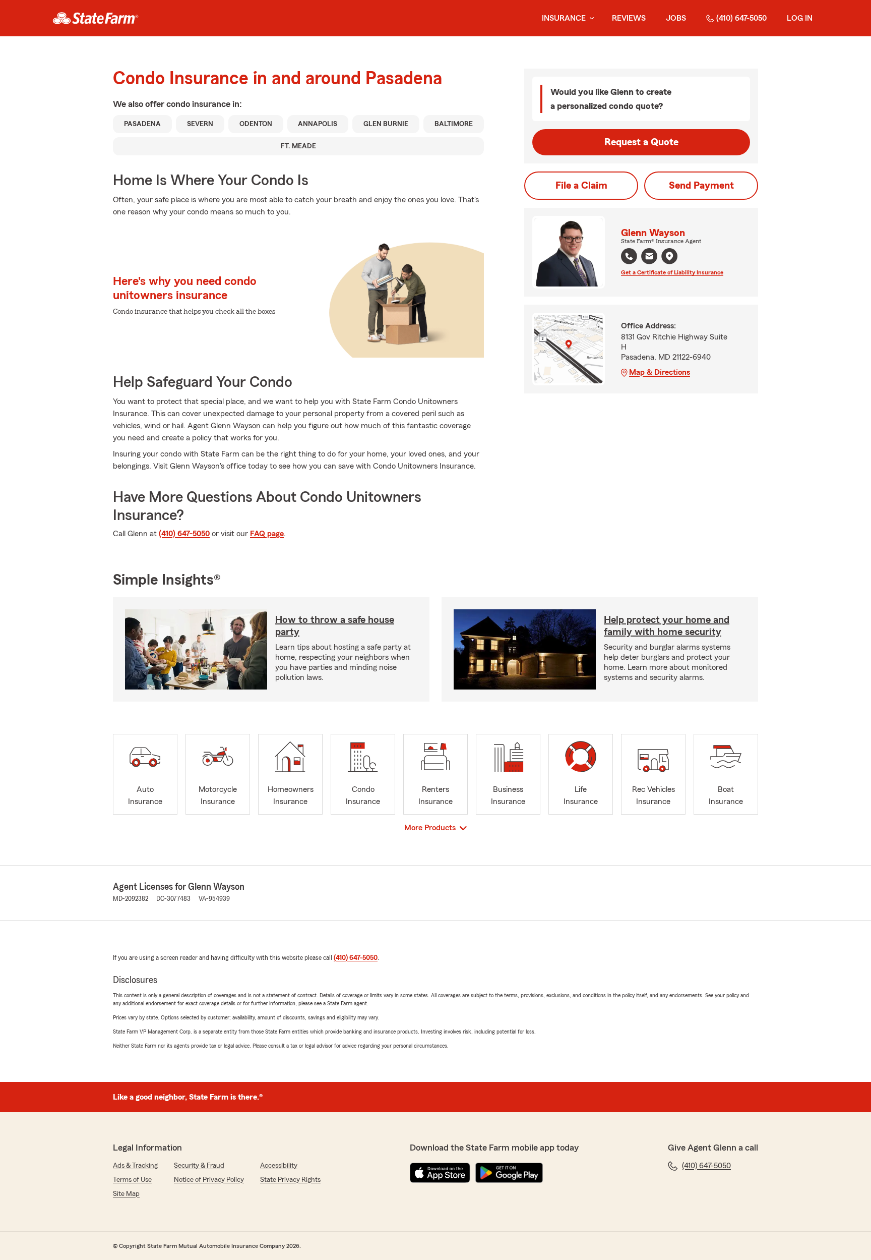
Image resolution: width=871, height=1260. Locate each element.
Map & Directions (659, 372)
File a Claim (581, 186)
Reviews (629, 18)
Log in (800, 18)
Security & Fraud (199, 1165)
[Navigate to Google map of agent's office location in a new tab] (669, 256)
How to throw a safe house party (334, 626)
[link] (95, 18)
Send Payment (701, 186)
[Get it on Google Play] (509, 1173)
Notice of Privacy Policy (209, 1179)
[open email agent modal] (649, 257)
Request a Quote (641, 142)
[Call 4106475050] (629, 256)
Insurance (564, 18)
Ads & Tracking (135, 1165)
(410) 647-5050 (741, 18)
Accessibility (278, 1165)
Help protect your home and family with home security (666, 626)
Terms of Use (132, 1179)
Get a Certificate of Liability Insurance (672, 272)
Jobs (676, 18)
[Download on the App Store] (440, 1173)
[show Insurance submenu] (590, 18)
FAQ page (267, 534)
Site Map (126, 1193)
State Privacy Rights (290, 1179)
